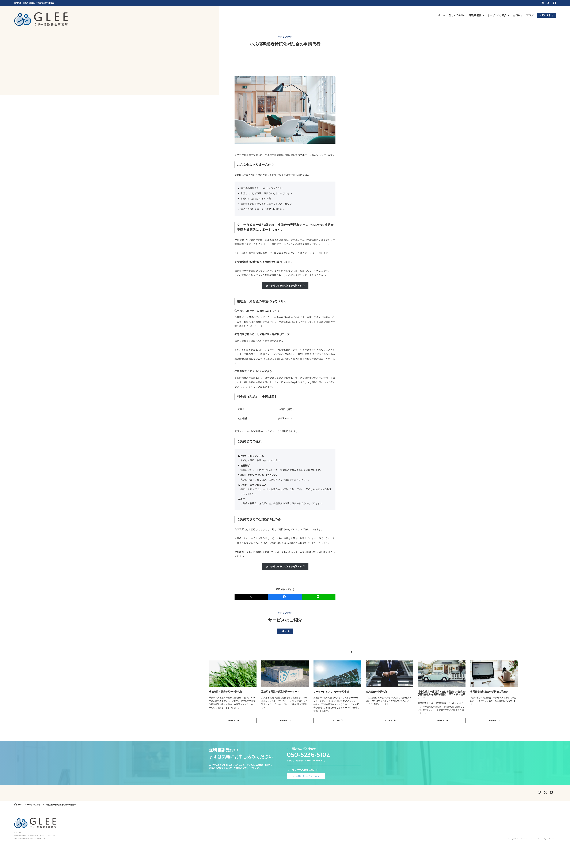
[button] (352, 652)
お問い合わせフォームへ (307, 776)
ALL (283, 631)
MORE (231, 720)
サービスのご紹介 (34, 805)
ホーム (20, 805)
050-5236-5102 (308, 754)
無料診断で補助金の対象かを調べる (284, 285)
